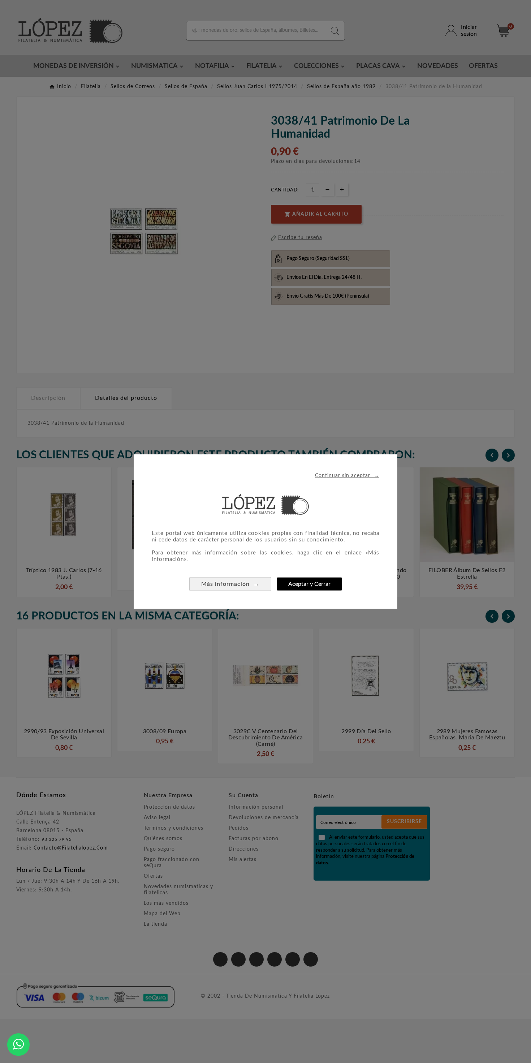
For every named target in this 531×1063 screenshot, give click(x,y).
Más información (230, 584)
